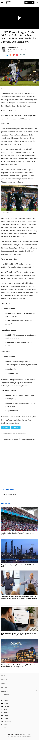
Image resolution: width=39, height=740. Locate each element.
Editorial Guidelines (28, 439)
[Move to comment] (24, 54)
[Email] (20, 54)
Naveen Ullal (14, 47)
